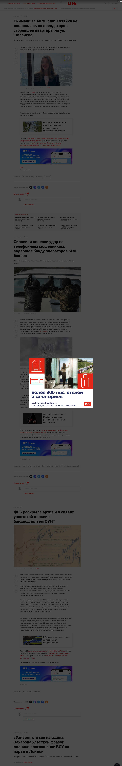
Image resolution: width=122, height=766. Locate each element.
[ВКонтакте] (42, 187)
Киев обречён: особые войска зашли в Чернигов (69, 732)
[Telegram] (38, 187)
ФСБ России (39, 568)
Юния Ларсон (25, 684)
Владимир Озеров (26, 459)
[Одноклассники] (46, 187)
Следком (51, 368)
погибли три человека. (38, 143)
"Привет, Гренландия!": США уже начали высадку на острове (24, 227)
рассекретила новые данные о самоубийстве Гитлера (47, 651)
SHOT (48, 88)
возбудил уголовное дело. (51, 145)
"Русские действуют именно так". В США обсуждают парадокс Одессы (68, 227)
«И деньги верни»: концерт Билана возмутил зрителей (23, 740)
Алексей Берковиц (26, 170)
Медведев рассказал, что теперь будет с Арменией (46, 740)
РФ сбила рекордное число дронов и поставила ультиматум (46, 219)
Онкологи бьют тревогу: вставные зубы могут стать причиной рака (68, 219)
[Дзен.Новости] (30, 187)
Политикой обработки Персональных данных (46, 8)
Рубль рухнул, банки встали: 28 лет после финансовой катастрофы (25, 219)
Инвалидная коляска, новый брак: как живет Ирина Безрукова (46, 227)
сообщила (43, 331)
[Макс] (34, 187)
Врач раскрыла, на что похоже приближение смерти (47, 732)
